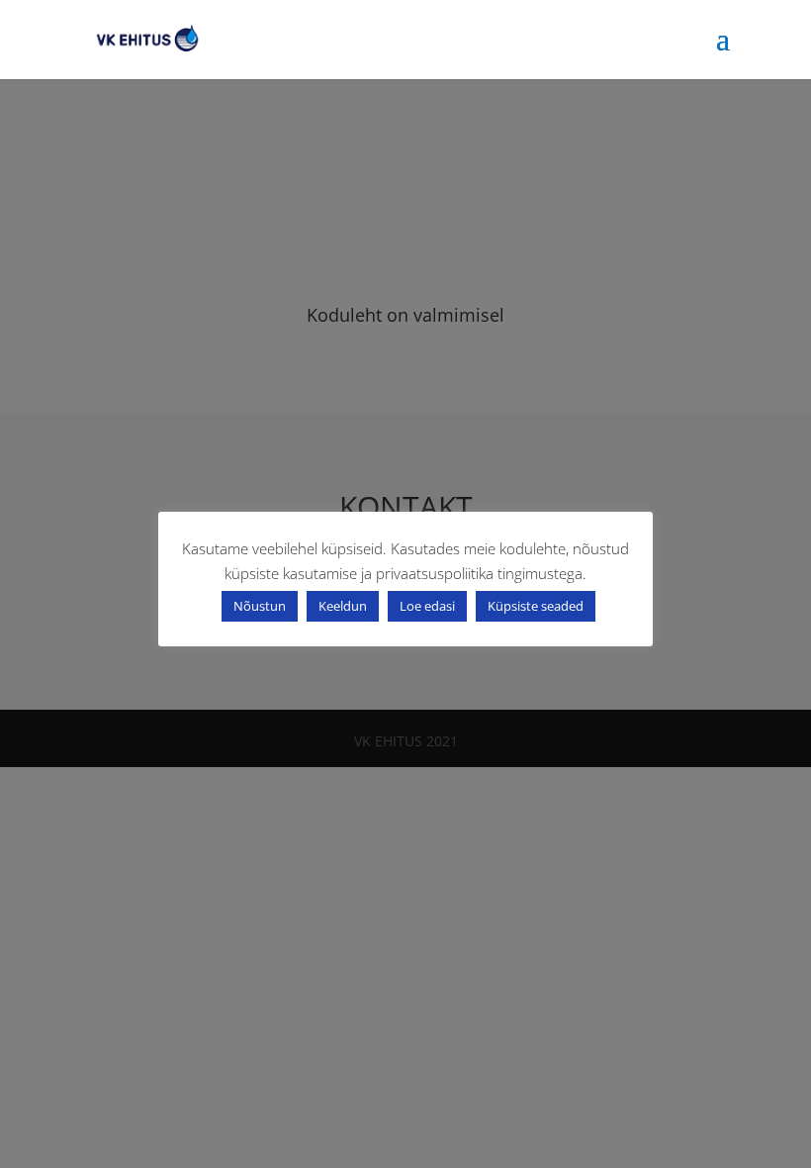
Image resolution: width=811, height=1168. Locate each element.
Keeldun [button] (342, 606)
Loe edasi (427, 606)
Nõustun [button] (259, 606)
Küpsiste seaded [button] (536, 606)
